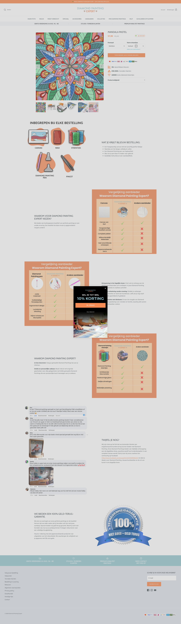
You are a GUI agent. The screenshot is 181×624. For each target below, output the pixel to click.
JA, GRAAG (90, 305)
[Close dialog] (105, 288)
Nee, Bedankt (90, 312)
